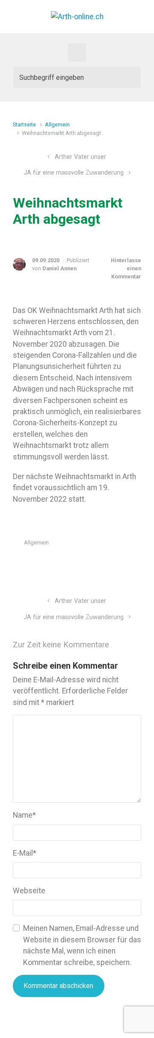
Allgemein (57, 124)
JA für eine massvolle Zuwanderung (74, 172)
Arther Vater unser (80, 157)
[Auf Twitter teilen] (88, 563)
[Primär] (77, 52)
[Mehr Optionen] (136, 563)
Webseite (29, 890)
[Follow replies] (127, 644)
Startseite (24, 124)
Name (24, 815)
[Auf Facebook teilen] (100, 563)
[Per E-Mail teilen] (125, 563)
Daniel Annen (59, 268)
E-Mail (24, 853)
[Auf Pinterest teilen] (112, 563)
